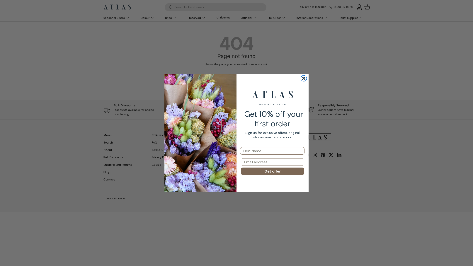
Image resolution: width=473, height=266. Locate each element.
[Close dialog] (304, 78)
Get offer (272, 171)
